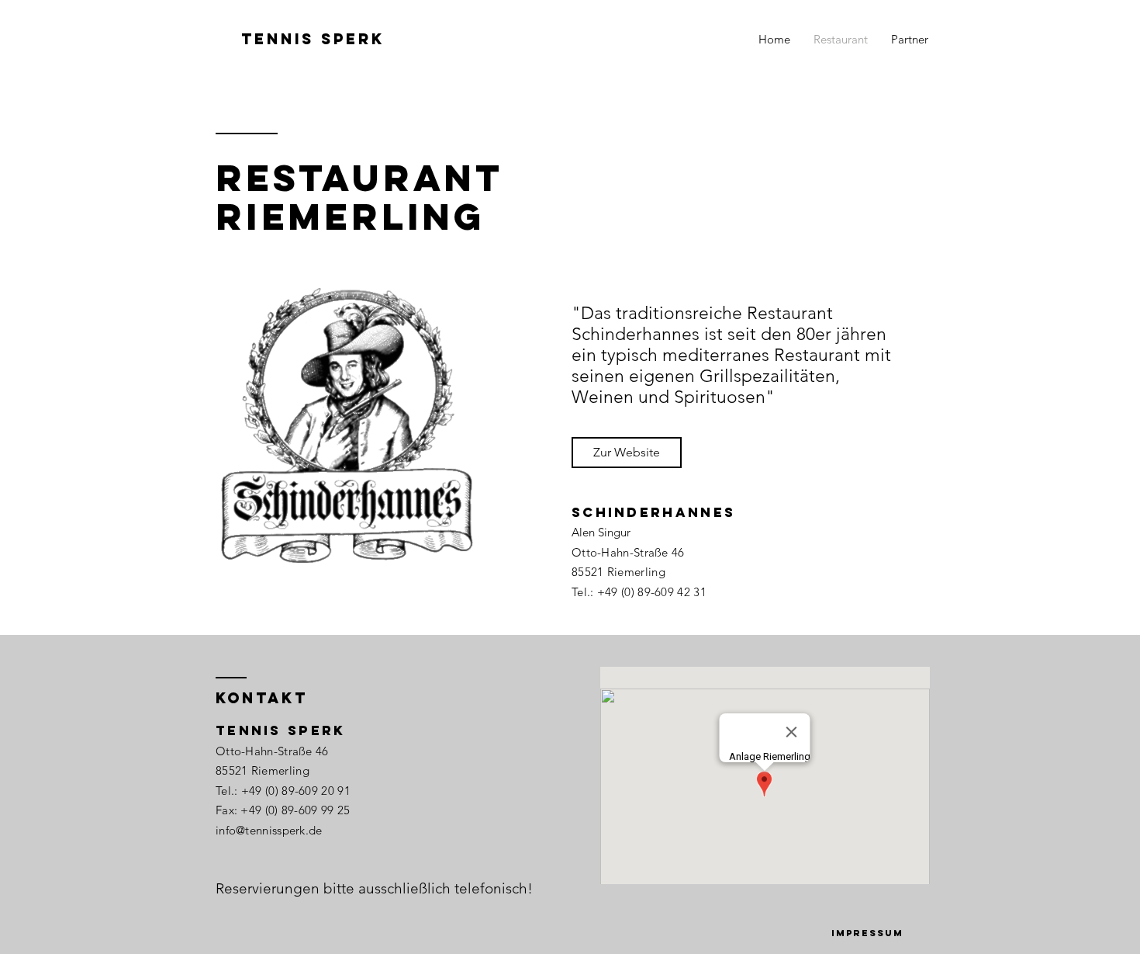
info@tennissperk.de (269, 830)
